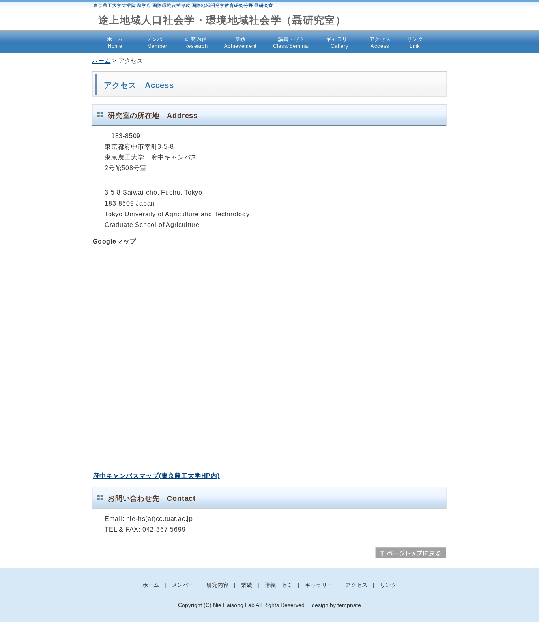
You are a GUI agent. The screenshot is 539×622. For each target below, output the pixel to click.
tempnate (349, 605)
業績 (240, 42)
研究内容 (196, 42)
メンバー (157, 42)
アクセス (380, 42)
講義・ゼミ (291, 42)
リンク (415, 42)
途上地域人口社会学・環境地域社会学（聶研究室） (222, 20)
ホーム (115, 42)
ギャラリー (339, 42)
